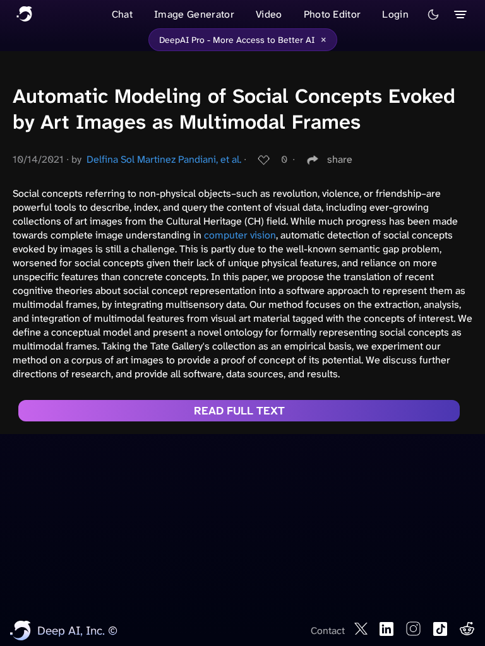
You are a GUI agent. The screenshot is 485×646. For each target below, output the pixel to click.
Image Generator (194, 14)
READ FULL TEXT (239, 410)
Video (269, 14)
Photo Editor (332, 14)
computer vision (240, 235)
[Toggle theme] (433, 14)
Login (395, 14)
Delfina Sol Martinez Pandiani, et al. (164, 159)
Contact (328, 630)
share (339, 159)
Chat (122, 14)
